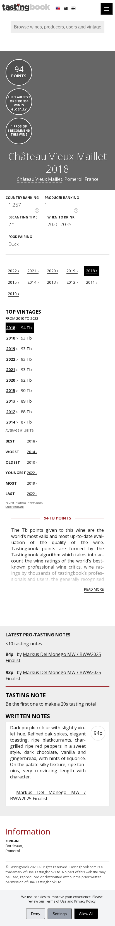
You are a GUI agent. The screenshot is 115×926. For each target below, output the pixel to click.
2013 (10, 401)
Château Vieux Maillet (39, 179)
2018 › (91, 270)
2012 (10, 411)
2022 (10, 359)
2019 (10, 348)
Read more (94, 589)
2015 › (13, 282)
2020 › (52, 270)
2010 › (13, 293)
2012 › (72, 282)
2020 (10, 380)
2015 (10, 390)
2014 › (33, 282)
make (50, 704)
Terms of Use (55, 901)
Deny (35, 913)
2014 (10, 422)
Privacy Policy (84, 901)
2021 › (33, 270)
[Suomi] (74, 9)
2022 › (13, 270)
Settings (59, 913)
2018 (10, 327)
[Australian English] (66, 9)
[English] (58, 9)
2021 (10, 369)
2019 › (72, 270)
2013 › (52, 282)
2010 (10, 338)
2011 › (91, 282)
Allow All (86, 913)
